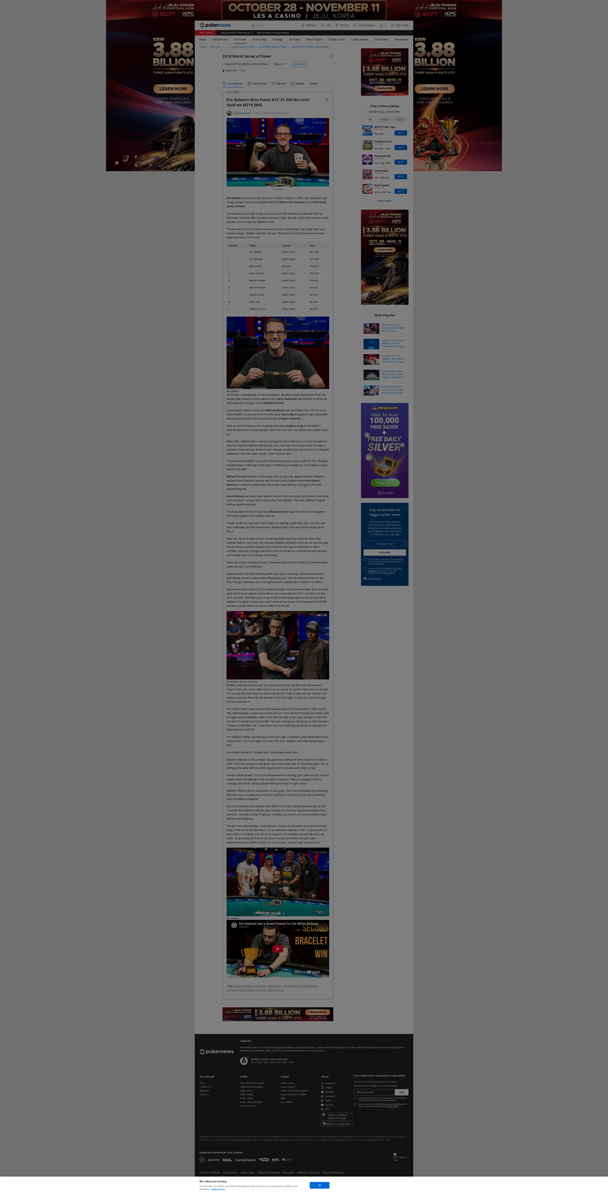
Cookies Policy (218, 1189)
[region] (304, 1185)
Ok (319, 1185)
